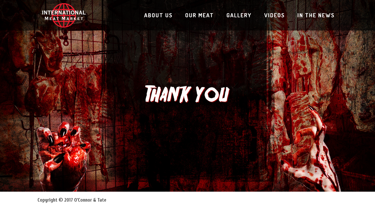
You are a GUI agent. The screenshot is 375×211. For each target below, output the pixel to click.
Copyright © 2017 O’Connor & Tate (72, 200)
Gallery (239, 15)
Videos (274, 15)
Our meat (199, 15)
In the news (316, 15)
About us (158, 15)
